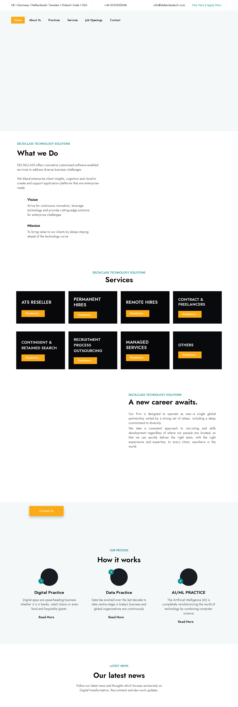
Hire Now (198, 5)
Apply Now (213, 5)
